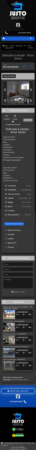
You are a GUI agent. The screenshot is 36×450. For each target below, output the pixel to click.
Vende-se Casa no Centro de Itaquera (16, 347)
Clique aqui (7, 379)
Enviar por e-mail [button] (19, 292)
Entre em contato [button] (18, 391)
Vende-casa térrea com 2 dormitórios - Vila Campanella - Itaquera (17, 307)
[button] (5, 90)
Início (6, 46)
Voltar (31, 48)
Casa (29, 46)
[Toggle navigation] (30, 38)
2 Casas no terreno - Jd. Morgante (14, 334)
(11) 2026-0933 (24, 33)
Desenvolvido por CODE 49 (18, 449)
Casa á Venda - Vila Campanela (13, 321)
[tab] (9, 76)
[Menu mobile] (4, 38)
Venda (12, 46)
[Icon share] (18, 25)
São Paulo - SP (21, 46)
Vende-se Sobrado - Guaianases (14, 359)
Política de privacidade (18, 447)
